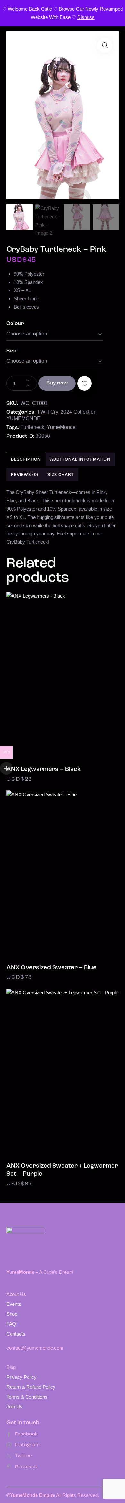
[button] (104, 45)
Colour (15, 323)
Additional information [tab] (80, 459)
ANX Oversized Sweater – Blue (51, 968)
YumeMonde (61, 427)
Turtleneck (32, 427)
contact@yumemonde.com (34, 1348)
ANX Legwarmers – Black (43, 769)
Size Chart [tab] (60, 475)
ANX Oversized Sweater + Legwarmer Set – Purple (62, 1170)
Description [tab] (26, 459)
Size (11, 350)
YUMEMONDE (23, 418)
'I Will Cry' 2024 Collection (66, 412)
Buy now (57, 383)
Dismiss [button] (86, 17)
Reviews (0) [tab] (24, 475)
